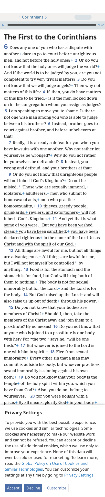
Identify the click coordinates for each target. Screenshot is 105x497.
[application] (52, 25)
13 (26, 269)
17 (23, 345)
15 (11, 307)
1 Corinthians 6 (33, 17)
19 (21, 377)
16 (55, 326)
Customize (56, 488)
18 (52, 351)
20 (32, 396)
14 (25, 294)
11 (55, 218)
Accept (13, 488)
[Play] (3, 25)
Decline (33, 488)
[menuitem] (7, 6)
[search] (99, 6)
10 (39, 206)
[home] (7, 6)
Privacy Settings (79, 475)
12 (11, 250)
